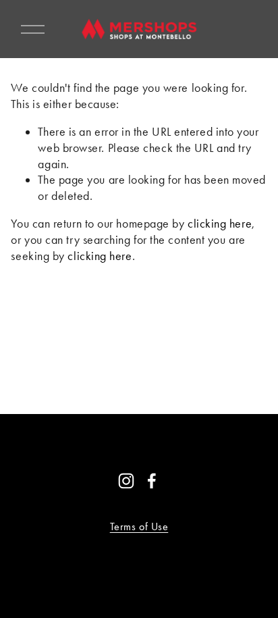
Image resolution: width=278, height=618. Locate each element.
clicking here (220, 223)
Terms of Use (139, 526)
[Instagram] (126, 481)
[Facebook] (152, 481)
